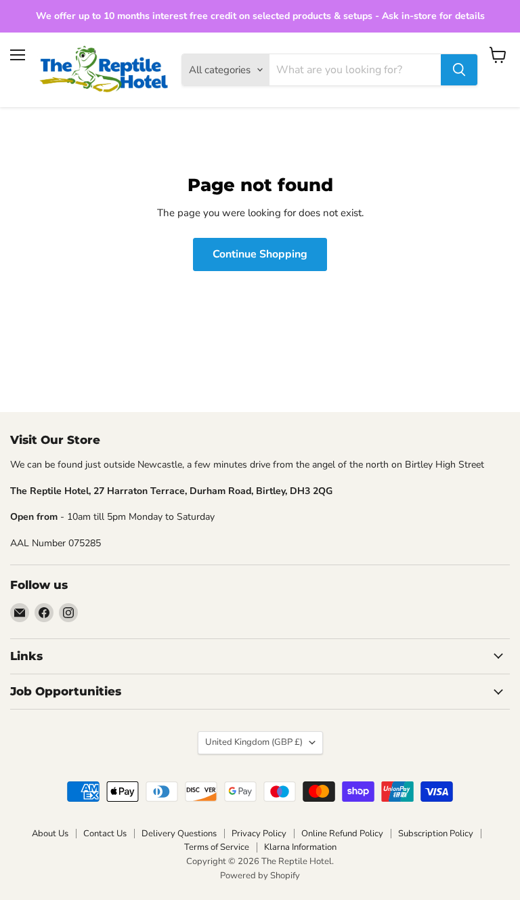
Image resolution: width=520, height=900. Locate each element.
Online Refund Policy (342, 833)
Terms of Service (216, 847)
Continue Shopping (260, 254)
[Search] (459, 69)
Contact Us (105, 833)
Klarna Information (300, 847)
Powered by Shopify (260, 876)
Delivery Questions (179, 833)
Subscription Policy (435, 833)
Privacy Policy (259, 833)
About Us (50, 833)
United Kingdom (254, 742)
